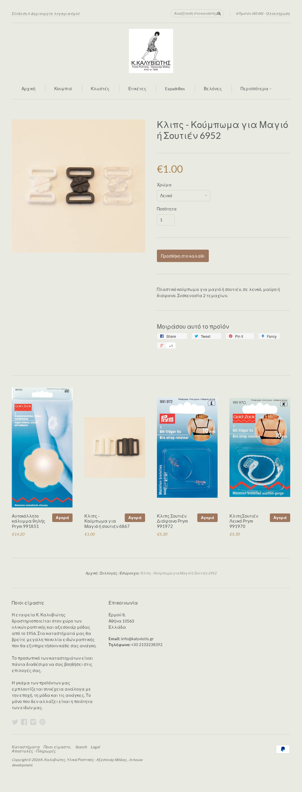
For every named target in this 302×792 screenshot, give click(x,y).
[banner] (151, 51)
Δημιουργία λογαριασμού (55, 13)
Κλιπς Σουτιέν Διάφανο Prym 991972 (172, 521)
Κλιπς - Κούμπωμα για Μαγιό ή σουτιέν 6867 (107, 521)
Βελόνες (213, 88)
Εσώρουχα (129, 573)
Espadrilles (175, 88)
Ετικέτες (137, 88)
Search (81, 747)
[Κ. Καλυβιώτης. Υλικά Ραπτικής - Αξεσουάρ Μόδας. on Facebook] (24, 721)
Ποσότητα (167, 209)
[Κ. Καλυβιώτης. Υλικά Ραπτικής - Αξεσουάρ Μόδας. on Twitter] (15, 721)
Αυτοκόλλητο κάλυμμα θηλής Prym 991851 (28, 521)
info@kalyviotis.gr (137, 638)
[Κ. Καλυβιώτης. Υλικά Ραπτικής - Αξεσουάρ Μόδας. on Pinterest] (42, 721)
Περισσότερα (255, 88)
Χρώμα (164, 185)
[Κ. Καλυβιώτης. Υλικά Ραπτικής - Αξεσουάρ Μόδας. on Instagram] (33, 721)
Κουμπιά (63, 88)
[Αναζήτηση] (219, 13)
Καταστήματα (26, 747)
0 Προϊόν (249, 13)
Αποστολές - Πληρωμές (34, 751)
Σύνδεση (19, 13)
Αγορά (62, 517)
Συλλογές (108, 573)
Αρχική (28, 88)
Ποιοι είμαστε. (57, 747)
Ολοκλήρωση (278, 13)
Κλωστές (100, 88)
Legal (95, 747)
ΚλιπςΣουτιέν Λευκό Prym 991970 (243, 521)
